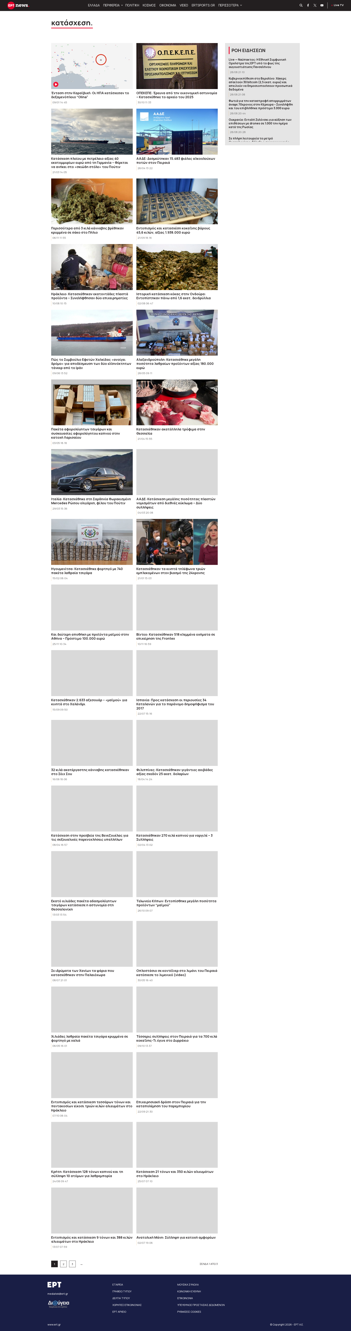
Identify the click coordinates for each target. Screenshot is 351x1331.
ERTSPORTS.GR (203, 5)
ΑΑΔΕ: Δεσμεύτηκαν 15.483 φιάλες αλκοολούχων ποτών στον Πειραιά (175, 160)
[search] (301, 5)
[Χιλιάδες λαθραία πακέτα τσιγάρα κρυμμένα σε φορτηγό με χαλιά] (92, 1010)
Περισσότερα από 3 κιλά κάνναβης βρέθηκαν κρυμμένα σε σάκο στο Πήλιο (87, 230)
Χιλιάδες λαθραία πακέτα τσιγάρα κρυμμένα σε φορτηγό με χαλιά (89, 1038)
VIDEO (184, 5)
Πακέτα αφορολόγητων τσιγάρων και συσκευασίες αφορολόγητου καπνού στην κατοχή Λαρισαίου (85, 433)
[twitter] (315, 5)
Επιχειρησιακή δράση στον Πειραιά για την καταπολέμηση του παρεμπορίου (171, 1104)
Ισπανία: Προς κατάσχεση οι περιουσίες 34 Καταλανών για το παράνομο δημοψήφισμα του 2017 (175, 704)
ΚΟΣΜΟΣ (149, 5)
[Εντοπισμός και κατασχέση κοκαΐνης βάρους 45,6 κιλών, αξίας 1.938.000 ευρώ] (177, 201)
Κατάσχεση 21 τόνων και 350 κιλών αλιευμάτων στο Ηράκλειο (175, 1173)
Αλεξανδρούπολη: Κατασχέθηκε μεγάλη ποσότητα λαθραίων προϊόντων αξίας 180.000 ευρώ (175, 363)
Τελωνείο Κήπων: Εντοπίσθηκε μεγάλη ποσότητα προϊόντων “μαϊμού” (176, 903)
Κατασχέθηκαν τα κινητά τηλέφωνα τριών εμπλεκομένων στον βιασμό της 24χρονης (170, 571)
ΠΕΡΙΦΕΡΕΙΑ (111, 5)
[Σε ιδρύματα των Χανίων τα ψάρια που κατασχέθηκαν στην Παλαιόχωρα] (92, 944)
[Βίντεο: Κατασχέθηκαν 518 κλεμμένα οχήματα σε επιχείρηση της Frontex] (177, 608)
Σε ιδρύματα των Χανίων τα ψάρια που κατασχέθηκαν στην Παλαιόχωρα (82, 972)
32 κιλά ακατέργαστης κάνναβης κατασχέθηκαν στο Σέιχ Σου (90, 772)
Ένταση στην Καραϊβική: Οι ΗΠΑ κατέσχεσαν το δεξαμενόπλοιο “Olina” (90, 95)
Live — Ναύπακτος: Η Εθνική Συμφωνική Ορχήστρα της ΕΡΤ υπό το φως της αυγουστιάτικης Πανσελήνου (257, 63)
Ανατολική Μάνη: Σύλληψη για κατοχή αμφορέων (176, 1237)
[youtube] (322, 5)
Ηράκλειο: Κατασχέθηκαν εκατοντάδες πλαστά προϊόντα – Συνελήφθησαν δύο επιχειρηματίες (89, 296)
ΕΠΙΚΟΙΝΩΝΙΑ (185, 1298)
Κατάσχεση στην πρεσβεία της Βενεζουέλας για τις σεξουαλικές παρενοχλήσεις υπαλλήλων (89, 837)
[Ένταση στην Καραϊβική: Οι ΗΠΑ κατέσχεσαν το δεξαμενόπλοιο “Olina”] (92, 66)
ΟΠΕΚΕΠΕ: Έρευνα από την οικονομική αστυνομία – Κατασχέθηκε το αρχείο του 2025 (176, 95)
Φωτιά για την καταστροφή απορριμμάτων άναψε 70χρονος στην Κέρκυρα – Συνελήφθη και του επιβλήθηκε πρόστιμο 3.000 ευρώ (261, 104)
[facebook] (308, 5)
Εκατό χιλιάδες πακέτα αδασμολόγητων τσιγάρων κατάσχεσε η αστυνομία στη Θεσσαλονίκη (83, 905)
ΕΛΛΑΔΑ (94, 5)
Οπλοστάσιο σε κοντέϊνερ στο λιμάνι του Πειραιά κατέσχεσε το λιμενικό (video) (176, 972)
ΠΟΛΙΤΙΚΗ (132, 5)
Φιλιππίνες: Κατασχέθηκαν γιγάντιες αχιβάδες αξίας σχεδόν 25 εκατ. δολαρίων (174, 772)
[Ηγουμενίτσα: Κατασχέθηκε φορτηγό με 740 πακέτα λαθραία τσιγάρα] (92, 542)
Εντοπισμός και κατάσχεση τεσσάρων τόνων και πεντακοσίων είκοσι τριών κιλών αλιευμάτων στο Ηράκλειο (91, 1106)
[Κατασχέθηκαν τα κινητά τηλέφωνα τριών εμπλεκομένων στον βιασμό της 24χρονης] (177, 542)
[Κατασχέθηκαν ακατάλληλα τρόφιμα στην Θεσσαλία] (177, 402)
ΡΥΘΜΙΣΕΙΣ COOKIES (189, 1311)
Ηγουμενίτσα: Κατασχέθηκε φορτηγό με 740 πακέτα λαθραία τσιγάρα (87, 571)
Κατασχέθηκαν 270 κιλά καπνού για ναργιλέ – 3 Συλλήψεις (174, 837)
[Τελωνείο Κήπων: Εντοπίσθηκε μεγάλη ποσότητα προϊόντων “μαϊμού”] (177, 874)
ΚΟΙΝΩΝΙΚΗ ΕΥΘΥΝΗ (189, 1291)
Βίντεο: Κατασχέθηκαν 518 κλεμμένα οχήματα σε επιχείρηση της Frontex (175, 636)
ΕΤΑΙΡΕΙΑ (117, 1284)
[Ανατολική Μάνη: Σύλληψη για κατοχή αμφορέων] (177, 1211)
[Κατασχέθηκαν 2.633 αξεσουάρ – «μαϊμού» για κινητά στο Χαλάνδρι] (92, 673)
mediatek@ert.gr (58, 1293)
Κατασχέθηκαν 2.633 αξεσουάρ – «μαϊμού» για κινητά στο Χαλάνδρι (89, 702)
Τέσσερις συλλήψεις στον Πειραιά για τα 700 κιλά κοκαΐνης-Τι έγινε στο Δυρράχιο (176, 1038)
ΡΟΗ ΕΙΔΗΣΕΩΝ (248, 50)
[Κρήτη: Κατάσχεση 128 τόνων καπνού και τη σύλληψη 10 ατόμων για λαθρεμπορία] (92, 1145)
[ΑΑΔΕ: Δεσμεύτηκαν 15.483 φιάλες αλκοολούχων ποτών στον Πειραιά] (177, 132)
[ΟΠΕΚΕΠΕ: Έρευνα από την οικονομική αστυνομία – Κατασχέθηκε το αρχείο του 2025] (177, 66)
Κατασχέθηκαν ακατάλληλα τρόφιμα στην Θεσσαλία (170, 431)
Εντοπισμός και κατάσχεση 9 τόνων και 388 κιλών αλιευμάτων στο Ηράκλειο (92, 1239)
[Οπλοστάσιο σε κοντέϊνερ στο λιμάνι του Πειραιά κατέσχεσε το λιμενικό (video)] (177, 944)
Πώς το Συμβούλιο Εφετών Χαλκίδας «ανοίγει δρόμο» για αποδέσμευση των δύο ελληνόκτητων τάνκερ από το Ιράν (91, 363)
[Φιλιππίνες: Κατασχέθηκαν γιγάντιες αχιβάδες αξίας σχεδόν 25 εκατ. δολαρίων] (177, 743)
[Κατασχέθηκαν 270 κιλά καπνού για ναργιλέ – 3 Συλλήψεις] (177, 809)
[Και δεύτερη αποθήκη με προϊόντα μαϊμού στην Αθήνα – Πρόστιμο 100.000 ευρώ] (92, 608)
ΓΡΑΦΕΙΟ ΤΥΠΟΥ (121, 1291)
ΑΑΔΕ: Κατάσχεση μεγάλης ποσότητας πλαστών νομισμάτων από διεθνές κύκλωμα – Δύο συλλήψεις (176, 503)
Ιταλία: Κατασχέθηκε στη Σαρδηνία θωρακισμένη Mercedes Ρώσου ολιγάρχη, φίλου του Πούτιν (91, 501)
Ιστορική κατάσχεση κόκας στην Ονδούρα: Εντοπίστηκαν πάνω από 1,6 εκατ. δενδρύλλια (173, 296)
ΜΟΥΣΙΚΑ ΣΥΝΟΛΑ (188, 1284)
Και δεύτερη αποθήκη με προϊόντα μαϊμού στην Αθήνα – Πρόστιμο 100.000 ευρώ (90, 636)
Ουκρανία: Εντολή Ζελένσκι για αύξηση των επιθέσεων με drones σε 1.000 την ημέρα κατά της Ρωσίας (260, 123)
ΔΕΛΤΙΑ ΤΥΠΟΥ (121, 1298)
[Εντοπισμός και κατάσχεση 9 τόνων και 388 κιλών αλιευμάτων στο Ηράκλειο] (92, 1211)
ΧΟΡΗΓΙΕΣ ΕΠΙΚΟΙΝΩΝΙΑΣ (127, 1305)
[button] (122, 5)
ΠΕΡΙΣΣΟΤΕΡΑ (228, 5)
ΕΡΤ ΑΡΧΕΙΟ (119, 1311)
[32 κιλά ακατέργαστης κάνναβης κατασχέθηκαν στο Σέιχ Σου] (92, 743)
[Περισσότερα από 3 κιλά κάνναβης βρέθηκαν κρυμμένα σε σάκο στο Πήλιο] (92, 201)
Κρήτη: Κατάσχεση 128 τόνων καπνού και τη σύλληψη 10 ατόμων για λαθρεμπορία (87, 1173)
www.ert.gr (54, 1324)
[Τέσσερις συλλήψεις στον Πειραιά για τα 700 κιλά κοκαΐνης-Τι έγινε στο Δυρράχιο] (177, 1010)
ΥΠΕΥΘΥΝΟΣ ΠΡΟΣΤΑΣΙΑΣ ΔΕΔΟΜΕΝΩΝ (201, 1305)
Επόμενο (81, 1264)
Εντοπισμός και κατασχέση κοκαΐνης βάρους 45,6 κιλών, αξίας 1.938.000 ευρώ (173, 230)
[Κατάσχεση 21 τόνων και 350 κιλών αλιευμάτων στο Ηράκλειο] (177, 1145)
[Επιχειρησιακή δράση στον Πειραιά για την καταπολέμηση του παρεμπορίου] (177, 1075)
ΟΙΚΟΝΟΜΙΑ (167, 5)
